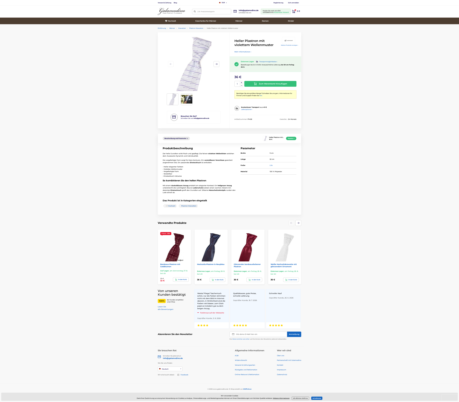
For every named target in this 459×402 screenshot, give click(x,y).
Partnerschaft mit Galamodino (289, 360)
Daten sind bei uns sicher (241, 339)
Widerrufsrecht (241, 360)
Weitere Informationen (281, 398)
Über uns (280, 355)
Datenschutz (282, 374)
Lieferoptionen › (246, 109)
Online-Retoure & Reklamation (247, 374)
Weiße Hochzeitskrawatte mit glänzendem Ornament (284, 265)
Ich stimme (317, 398)
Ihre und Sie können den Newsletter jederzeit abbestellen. (258, 339)
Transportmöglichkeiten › (268, 62)
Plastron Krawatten (196, 28)
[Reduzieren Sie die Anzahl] (241, 85)
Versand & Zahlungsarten (245, 365)
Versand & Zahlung (164, 3)
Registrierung (278, 3)
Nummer (237, 84)
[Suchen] (194, 11)
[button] (216, 64)
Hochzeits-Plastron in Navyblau (210, 264)
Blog (175, 3)
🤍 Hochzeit (170, 206)
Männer (172, 28)
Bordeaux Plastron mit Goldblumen (170, 265)
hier (260, 95)
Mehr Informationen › (242, 52)
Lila (271, 165)
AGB (236, 355)
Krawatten (182, 28)
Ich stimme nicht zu (300, 398)
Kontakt (280, 365)
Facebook (184, 375)
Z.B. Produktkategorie (206, 11)
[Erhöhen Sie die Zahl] (241, 82)
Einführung (162, 28)
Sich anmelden (293, 3)
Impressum (281, 370)
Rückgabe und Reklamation (246, 370)
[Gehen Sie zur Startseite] (171, 11)
